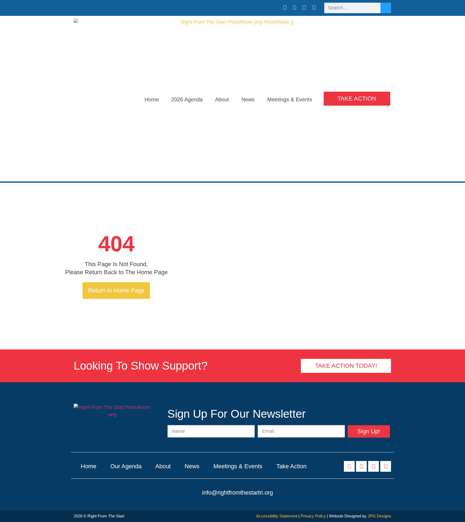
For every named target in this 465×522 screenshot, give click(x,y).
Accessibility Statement (276, 516)
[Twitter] (295, 7)
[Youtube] (304, 7)
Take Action (291, 466)
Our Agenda (126, 466)
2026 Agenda (187, 99)
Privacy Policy (313, 516)
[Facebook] (285, 7)
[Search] (386, 8)
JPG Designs (379, 516)
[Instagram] (314, 7)
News (248, 99)
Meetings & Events (289, 99)
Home (152, 99)
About (222, 99)
